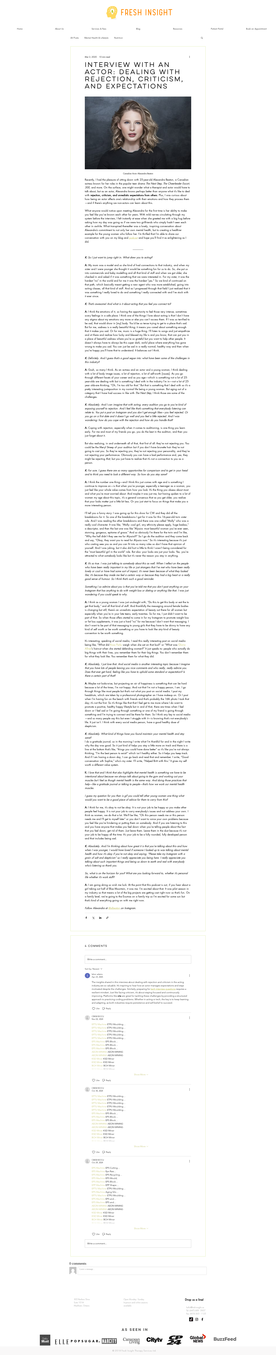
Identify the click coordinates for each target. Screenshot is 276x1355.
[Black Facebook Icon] (202, 1303)
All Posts (74, 37)
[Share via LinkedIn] (100, 917)
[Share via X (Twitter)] (93, 917)
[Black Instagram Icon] (197, 1303)
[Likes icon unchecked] (93, 1008)
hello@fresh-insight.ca (195, 1290)
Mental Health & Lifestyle (96, 37)
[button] (202, 38)
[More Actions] (189, 975)
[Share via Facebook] (86, 917)
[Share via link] (107, 917)
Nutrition (118, 37)
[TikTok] (191, 1303)
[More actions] (189, 57)
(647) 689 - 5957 (197, 1294)
